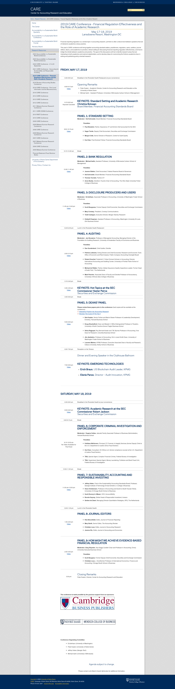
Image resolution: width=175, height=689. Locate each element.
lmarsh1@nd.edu (49, 683)
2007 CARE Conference (40, 138)
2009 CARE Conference (40, 121)
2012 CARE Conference (40, 103)
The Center (36, 27)
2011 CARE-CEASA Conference (43, 111)
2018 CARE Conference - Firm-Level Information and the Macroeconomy (45, 88)
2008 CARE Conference (40, 130)
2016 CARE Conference (40, 92)
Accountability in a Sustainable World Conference (44, 36)
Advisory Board (37, 47)
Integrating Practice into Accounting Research (94, 312)
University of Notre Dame (48, 679)
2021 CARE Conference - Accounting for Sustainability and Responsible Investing (46, 70)
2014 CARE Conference (40, 96)
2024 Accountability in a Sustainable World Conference (44, 55)
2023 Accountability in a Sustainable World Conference (44, 60)
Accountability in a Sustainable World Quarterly (44, 31)
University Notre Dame (44, 2)
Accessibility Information (62, 683)
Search (143, 10)
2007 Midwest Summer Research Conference (43, 142)
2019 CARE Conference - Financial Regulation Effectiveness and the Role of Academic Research (44, 77)
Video (69, 89)
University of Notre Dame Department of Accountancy (45, 160)
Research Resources (40, 19)
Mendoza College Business (128, 2)
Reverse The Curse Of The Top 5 (90, 314)
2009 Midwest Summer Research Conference (43, 125)
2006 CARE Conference (40, 146)
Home (32, 19)
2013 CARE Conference (40, 99)
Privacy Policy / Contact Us (41, 165)
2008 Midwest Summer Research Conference (43, 134)
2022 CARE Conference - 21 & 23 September (43, 65)
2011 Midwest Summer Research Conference (43, 107)
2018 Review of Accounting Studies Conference (44, 83)
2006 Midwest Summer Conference (44, 150)
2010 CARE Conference (40, 118)
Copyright (33, 679)
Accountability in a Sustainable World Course (44, 42)
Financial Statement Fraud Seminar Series (44, 154)
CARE (36, 9)
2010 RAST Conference (40, 114)
